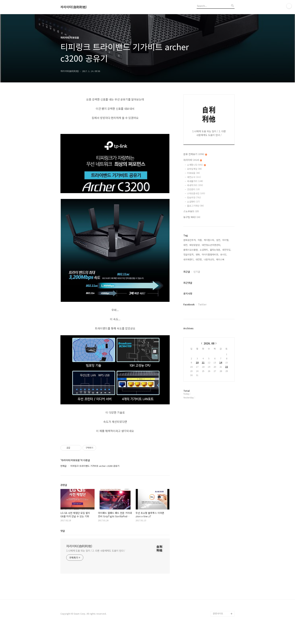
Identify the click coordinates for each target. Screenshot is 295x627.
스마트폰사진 (196, 193)
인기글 (196, 271)
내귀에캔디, (188, 259)
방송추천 (194, 197)
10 (197, 362)
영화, (198, 254)
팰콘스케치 (218, 591)
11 (203, 362)
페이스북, (220, 259)
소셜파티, (204, 249)
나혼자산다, (209, 259)
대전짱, (199, 259)
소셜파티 (193, 201)
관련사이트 (218, 613)
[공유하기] (73, 447)
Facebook (189, 304)
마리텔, (225, 240)
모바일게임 (194, 168)
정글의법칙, (188, 254)
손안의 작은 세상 (221, 597)
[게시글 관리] (77, 447)
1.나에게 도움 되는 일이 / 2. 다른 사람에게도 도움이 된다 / (95, 550)
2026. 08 (209, 343)
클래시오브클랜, (190, 249)
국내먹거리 (195, 185)
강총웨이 (217, 608)
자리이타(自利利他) (73, 7)
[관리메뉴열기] (289, 6)
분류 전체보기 (193, 154)
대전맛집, (226, 249)
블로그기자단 (195, 205)
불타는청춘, (215, 249)
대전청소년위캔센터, (211, 245)
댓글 (62, 530)
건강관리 (193, 189)
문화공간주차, (189, 240)
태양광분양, (194, 245)
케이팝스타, (209, 240)
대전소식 (194, 177)
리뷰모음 (193, 173)
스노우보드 (191, 211)
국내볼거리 (195, 181)
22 (226, 366)
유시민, (223, 254)
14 (220, 362)
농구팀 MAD (191, 217)
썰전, (218, 240)
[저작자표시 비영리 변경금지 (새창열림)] (100, 447)
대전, (185, 245)
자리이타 (191, 160)
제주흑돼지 (218, 602)
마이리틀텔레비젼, (210, 254)
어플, (200, 240)
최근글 (186, 271)
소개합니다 (195, 164)
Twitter (202, 304)
